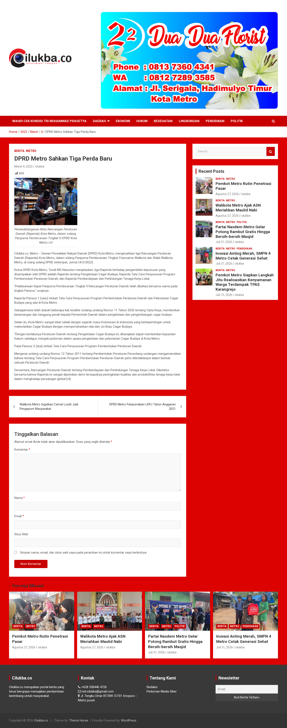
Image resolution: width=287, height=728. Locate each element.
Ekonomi (123, 121)
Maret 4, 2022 (23, 166)
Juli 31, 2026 (224, 242)
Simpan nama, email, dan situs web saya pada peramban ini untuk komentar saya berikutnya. (83, 552)
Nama (19, 498)
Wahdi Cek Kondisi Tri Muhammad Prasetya (49, 121)
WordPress (128, 720)
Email (19, 516)
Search (270, 151)
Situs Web (21, 534)
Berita (19, 151)
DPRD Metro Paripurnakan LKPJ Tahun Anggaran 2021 (142, 406)
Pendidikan (215, 121)
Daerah (99, 121)
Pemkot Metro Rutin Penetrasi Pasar (243, 186)
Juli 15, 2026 (224, 295)
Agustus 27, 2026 (227, 194)
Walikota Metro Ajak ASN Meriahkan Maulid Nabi (238, 207)
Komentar (22, 449)
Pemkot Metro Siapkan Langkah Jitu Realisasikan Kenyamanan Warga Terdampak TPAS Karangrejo (245, 282)
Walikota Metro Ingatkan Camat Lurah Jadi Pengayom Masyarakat (49, 406)
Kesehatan (163, 121)
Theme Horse (78, 720)
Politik (237, 121)
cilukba (39, 166)
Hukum (141, 121)
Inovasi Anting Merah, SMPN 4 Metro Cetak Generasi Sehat (243, 256)
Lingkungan (189, 121)
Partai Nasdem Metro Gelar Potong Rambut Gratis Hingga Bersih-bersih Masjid (243, 231)
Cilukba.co (41, 720)
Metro (31, 151)
